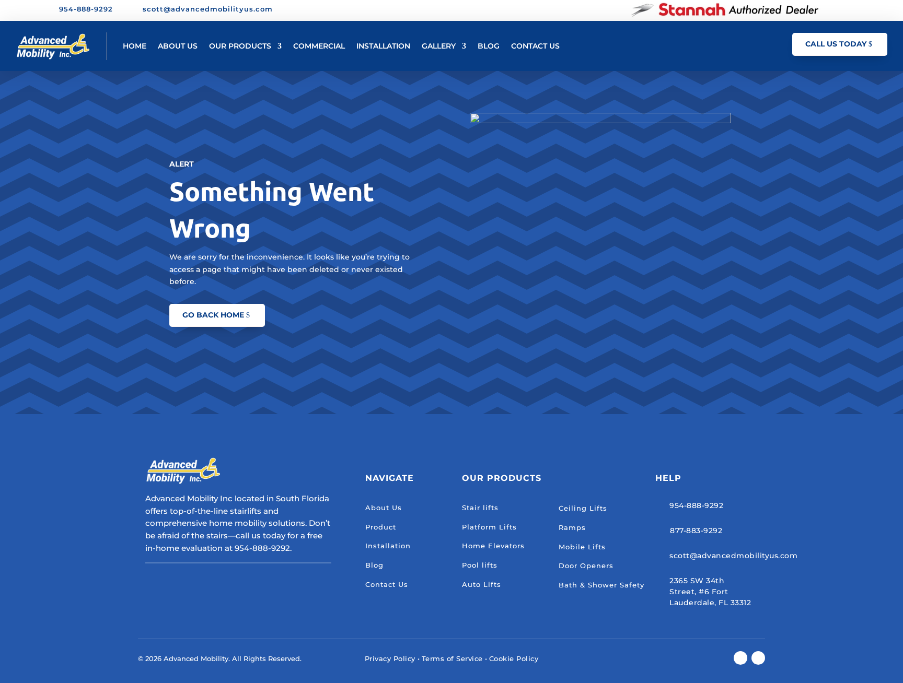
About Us (383, 507)
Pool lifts (479, 565)
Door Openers (586, 565)
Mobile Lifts (582, 547)
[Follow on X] (851, 10)
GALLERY (439, 46)
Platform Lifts (489, 527)
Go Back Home (213, 315)
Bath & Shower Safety (601, 585)
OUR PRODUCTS (240, 46)
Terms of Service (452, 658)
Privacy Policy (390, 658)
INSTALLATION (383, 46)
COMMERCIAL (319, 46)
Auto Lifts (481, 584)
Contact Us (386, 584)
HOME (134, 46)
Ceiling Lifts (583, 508)
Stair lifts (480, 507)
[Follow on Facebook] (833, 10)
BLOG (489, 46)
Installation (388, 545)
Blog (374, 565)
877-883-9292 (696, 530)
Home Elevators (493, 545)
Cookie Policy (514, 658)
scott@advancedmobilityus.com (733, 555)
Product (380, 527)
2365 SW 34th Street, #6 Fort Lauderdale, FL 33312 (710, 591)
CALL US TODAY (835, 44)
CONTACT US (535, 46)
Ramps (572, 527)
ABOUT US (178, 46)
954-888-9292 (696, 505)
